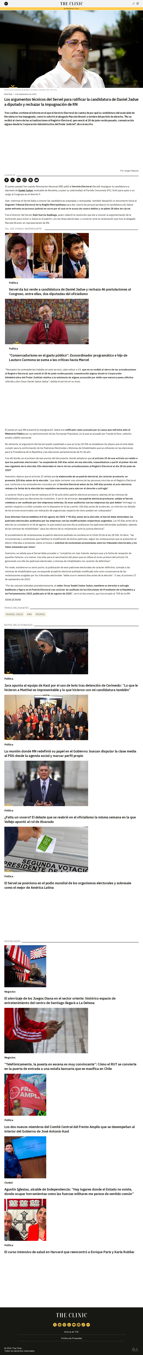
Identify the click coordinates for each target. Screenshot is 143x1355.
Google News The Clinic (88, 1325)
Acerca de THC (71, 1331)
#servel (40, 614)
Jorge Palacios (131, 170)
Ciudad (8, 1182)
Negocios (10, 991)
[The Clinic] (8, 3)
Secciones (138, 3)
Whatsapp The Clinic (69, 1325)
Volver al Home (13, 599)
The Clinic (17, 1348)
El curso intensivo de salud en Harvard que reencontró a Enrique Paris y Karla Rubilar (69, 1252)
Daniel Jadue (25, 190)
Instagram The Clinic (64, 1325)
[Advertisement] (71, 405)
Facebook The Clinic (59, 1325)
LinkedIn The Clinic (78, 1325)
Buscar (134, 3)
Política (8, 94)
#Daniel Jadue (14, 614)
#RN (29, 614)
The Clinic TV (74, 1325)
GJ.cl (135, 1350)
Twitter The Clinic (55, 1325)
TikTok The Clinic (83, 1325)
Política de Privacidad (71, 1338)
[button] (6, 180)
